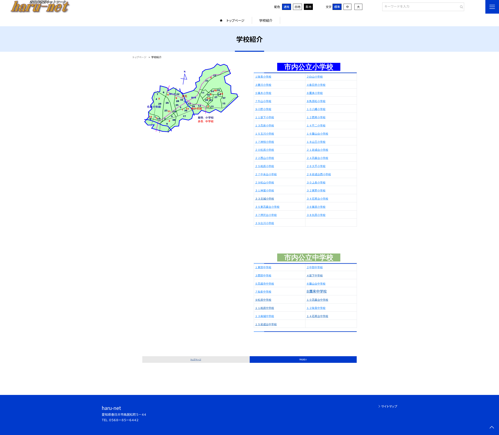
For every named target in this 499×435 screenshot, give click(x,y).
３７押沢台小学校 (266, 215)
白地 (297, 7)
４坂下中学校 (314, 275)
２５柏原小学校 (264, 166)
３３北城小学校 (264, 198)
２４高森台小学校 (317, 158)
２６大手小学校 (316, 166)
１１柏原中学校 (264, 308)
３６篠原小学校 (316, 206)
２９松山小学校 (264, 182)
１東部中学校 (263, 267)
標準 (337, 7)
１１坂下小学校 (264, 117)
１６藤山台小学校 (317, 133)
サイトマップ (389, 406)
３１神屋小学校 (264, 190)
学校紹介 (266, 20)
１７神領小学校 (264, 141)
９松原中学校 (263, 299)
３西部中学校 (263, 275)
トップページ (235, 20)
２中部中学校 (314, 267)
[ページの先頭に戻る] (491, 427)
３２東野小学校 (316, 190)
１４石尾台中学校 (317, 316)
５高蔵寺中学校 (264, 283)
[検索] (460, 6)
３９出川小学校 (264, 223)
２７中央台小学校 (266, 174)
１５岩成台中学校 (266, 324)
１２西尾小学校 (316, 117)
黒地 (308, 7)
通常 (286, 7)
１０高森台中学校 (317, 299)
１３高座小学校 (264, 125)
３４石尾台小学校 (317, 198)
